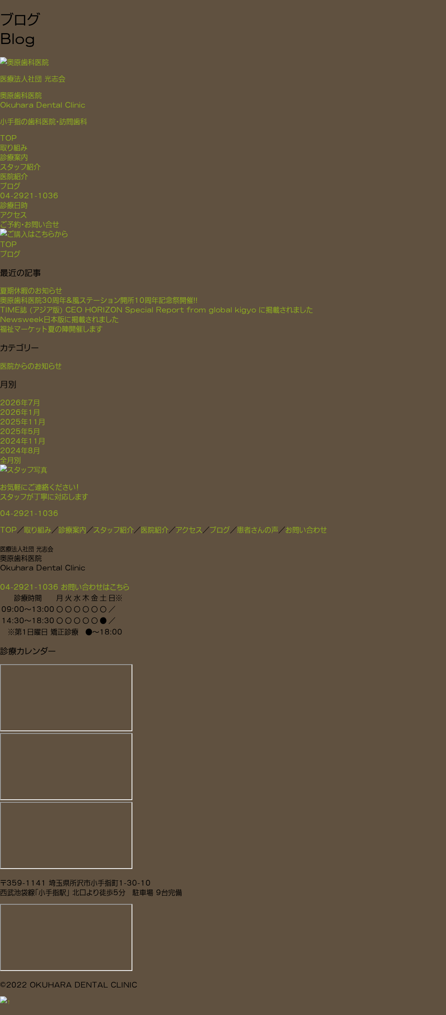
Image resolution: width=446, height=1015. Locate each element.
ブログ (10, 185)
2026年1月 (20, 412)
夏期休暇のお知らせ (31, 290)
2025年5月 (20, 431)
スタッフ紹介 (20, 166)
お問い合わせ (306, 529)
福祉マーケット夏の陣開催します (51, 328)
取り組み (13, 147)
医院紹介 (14, 176)
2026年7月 (20, 402)
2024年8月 (20, 450)
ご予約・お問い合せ (29, 224)
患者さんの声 (257, 529)
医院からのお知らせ (31, 365)
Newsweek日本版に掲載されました (59, 319)
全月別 (10, 460)
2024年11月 (22, 440)
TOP (8, 138)
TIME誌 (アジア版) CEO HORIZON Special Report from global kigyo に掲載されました (156, 309)
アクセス (13, 214)
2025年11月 (22, 421)
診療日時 (14, 205)
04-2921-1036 (29, 195)
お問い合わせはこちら (95, 586)
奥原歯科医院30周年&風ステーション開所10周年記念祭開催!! (99, 300)
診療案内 (14, 157)
